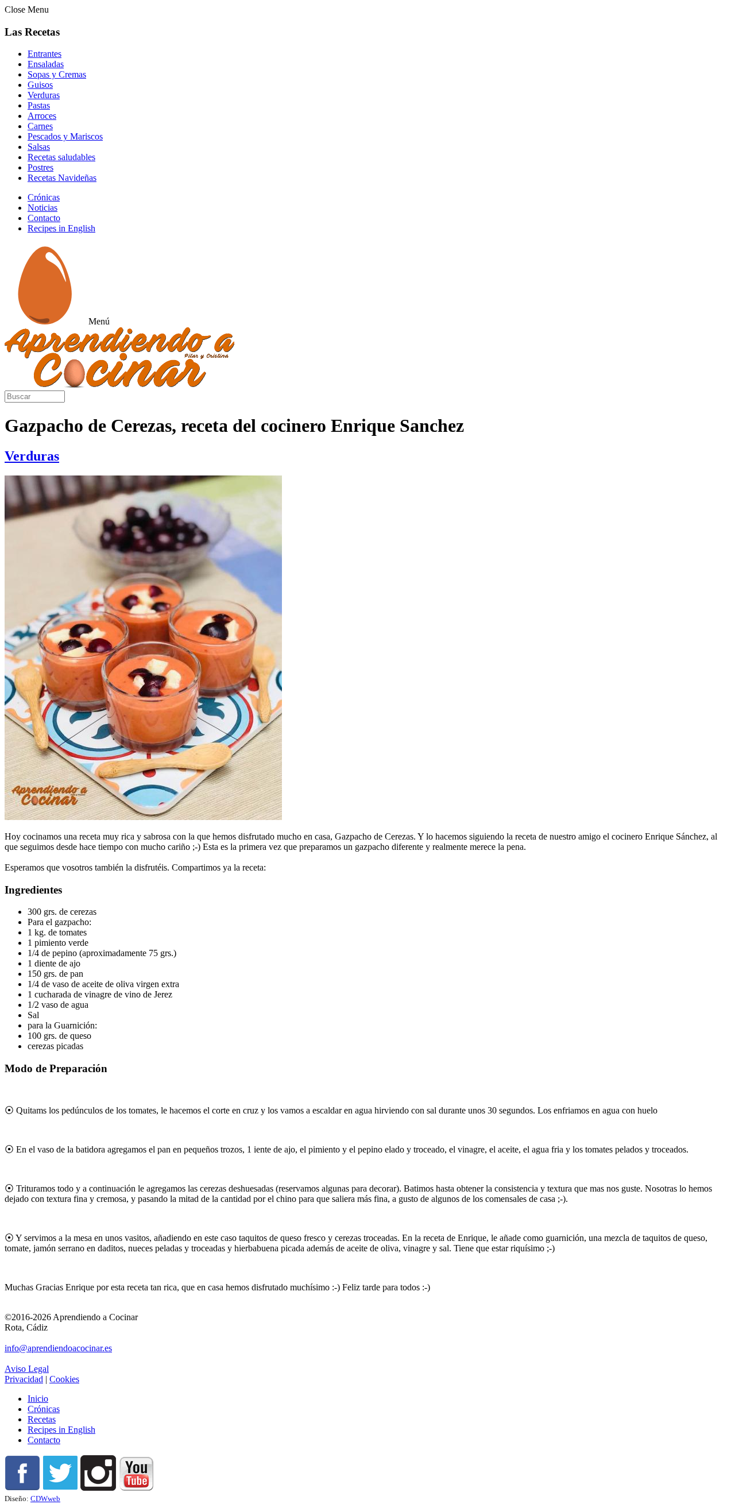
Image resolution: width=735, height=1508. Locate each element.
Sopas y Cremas (57, 74)
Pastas (39, 105)
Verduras (44, 95)
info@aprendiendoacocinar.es (58, 1348)
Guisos (40, 85)
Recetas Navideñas (62, 178)
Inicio (38, 1398)
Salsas (39, 147)
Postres (40, 167)
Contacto (44, 218)
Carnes (40, 126)
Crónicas (44, 197)
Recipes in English (61, 228)
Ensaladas (46, 64)
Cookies (64, 1379)
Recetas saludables (61, 157)
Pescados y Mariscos (65, 136)
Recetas (42, 1419)
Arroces (42, 116)
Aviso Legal (27, 1369)
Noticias (42, 207)
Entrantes (44, 54)
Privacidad (24, 1379)
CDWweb (45, 1498)
